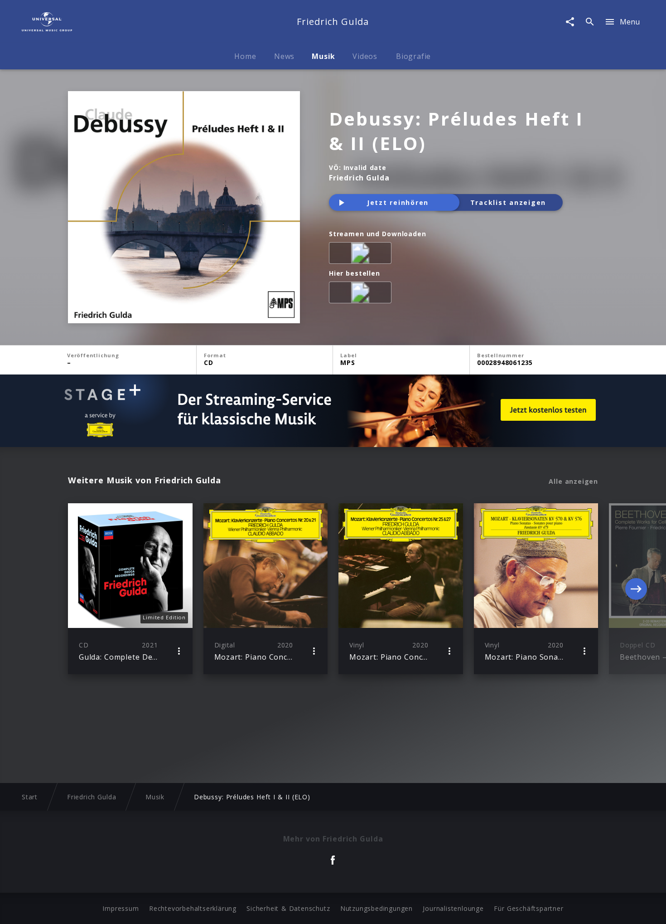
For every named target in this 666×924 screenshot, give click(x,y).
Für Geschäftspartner (528, 908)
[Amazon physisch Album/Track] (362, 294)
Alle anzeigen (573, 481)
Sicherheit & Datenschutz (288, 908)
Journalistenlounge (453, 908)
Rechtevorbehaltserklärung (192, 908)
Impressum (120, 908)
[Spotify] (362, 254)
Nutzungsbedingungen (376, 908)
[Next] (636, 589)
